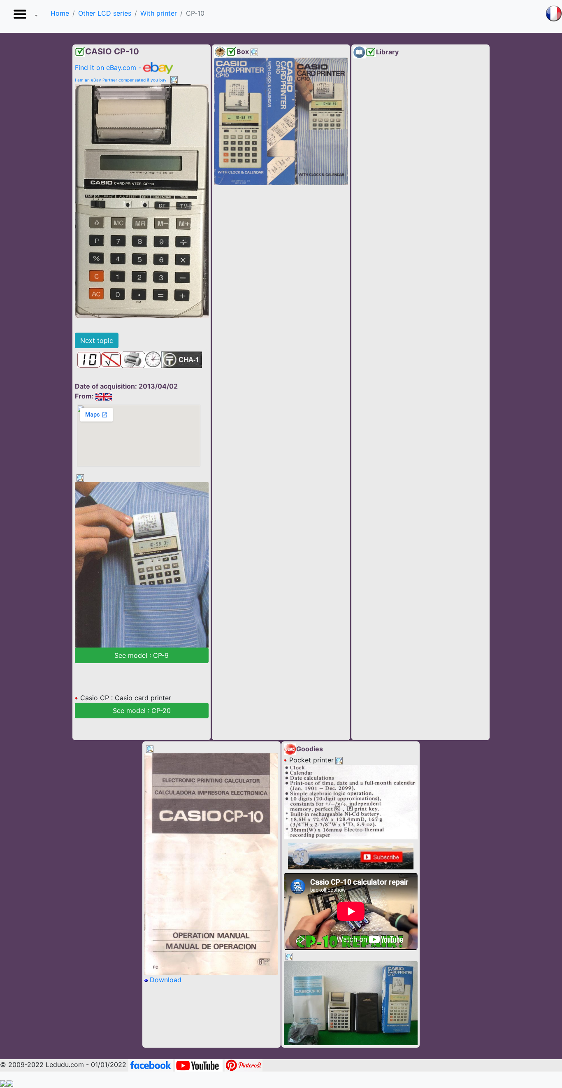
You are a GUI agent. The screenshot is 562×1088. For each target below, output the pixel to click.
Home (60, 13)
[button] (24, 16)
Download (164, 980)
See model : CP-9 (141, 655)
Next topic (96, 340)
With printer (158, 13)
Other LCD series (104, 13)
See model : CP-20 (142, 710)
